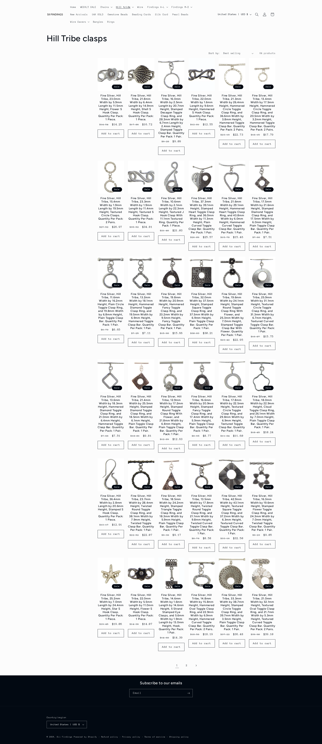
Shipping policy (179, 737)
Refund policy (109, 737)
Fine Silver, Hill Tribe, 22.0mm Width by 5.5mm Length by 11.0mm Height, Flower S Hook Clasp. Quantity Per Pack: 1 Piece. (141, 606)
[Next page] (196, 665)
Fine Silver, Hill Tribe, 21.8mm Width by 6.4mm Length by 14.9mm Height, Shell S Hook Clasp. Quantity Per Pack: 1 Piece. (141, 107)
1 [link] (177, 665)
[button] (106, 7)
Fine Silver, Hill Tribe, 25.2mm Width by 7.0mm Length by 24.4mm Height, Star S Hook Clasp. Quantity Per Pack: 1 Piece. (110, 606)
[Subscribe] (189, 693)
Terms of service (155, 737)
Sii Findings (64, 737)
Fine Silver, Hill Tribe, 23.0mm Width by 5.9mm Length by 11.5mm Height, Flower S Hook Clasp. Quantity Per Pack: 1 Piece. (110, 107)
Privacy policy (131, 737)
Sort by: (214, 53)
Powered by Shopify (85, 737)
